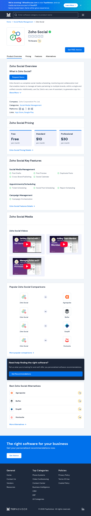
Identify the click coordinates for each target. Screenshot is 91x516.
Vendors (10, 483)
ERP (34, 495)
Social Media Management (31, 105)
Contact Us (11, 479)
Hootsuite (20, 417)
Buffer (18, 401)
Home (9, 475)
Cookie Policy (63, 483)
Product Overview (14, 56)
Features (38, 56)
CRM (34, 491)
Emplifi (18, 409)
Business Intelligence (41, 487)
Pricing (28, 56)
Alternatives (51, 56)
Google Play (29, 112)
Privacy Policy (64, 475)
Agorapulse (20, 393)
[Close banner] (81, 5)
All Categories (38, 499)
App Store (19, 112)
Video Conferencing (41, 479)
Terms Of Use (63, 479)
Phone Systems (39, 475)
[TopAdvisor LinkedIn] (83, 509)
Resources (11, 487)
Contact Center (39, 483)
